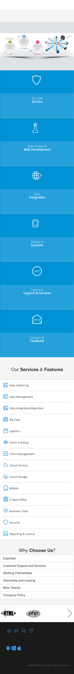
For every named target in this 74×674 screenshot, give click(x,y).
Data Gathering (19, 385)
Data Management (21, 397)
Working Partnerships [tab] (17, 573)
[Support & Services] (37, 267)
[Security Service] (37, 75)
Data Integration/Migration (26, 408)
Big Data (14, 419)
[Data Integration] (37, 171)
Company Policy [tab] (14, 595)
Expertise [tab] (9, 558)
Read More (37, 113)
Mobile (13, 488)
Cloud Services (18, 465)
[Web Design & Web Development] (37, 125)
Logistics (14, 431)
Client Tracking (18, 442)
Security (14, 522)
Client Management (22, 454)
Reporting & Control (22, 534)
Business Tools (18, 511)
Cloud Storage (18, 477)
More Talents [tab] (11, 587)
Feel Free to (37, 352)
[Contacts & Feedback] (37, 315)
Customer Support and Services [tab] (24, 565)
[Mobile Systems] (37, 219)
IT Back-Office (18, 499)
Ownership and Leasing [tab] (19, 580)
